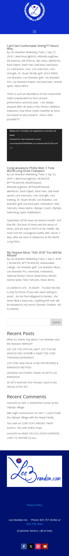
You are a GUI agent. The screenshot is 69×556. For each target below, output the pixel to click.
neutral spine (14, 279)
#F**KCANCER (15, 182)
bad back (40, 64)
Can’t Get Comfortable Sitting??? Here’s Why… (33, 47)
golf (40, 73)
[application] (34, 145)
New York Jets (31, 279)
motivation (46, 203)
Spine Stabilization (30, 212)
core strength (40, 195)
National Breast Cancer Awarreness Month (31, 275)
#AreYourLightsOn (25, 56)
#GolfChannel (33, 182)
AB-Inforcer (28, 60)
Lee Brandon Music (49, 267)
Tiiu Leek (12, 423)
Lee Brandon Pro (17, 271)
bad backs (52, 64)
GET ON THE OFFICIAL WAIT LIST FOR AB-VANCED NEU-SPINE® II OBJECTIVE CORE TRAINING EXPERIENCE (32, 353)
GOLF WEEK (51, 73)
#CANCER (43, 178)
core (27, 69)
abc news (41, 60)
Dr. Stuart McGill (27, 73)
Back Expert (14, 64)
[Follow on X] (31, 546)
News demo (21, 86)
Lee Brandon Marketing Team (27, 52)
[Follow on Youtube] (45, 546)
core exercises (40, 69)
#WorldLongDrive (48, 56)
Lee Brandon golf (33, 77)
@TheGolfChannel (38, 187)
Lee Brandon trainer (23, 81)
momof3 (12, 403)
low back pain (44, 81)
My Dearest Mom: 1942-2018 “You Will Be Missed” (34, 254)
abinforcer (54, 60)
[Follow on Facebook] (24, 546)
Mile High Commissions (20, 413)
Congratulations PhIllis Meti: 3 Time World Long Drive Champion (30, 169)
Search (56, 322)
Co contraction (15, 69)
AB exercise (13, 60)
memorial (33, 271)
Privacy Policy (34, 505)
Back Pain (27, 64)
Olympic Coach (42, 208)
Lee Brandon (14, 77)
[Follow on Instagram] (38, 546)
